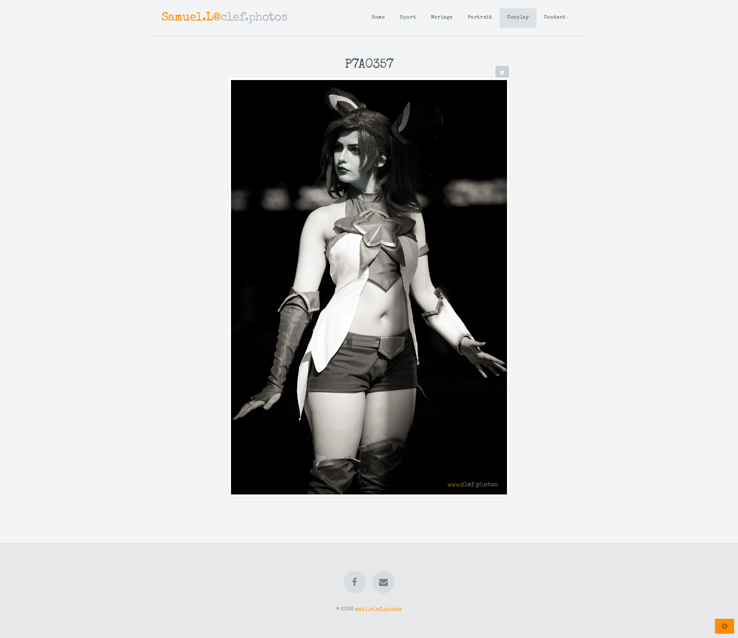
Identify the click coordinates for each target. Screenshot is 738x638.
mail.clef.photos (378, 609)
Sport (408, 17)
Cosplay (518, 17)
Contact (554, 17)
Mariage (442, 17)
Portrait (480, 17)
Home (378, 17)
